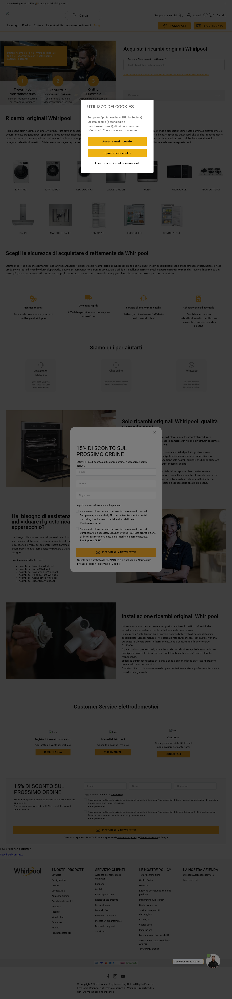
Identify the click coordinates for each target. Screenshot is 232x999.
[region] (117, 136)
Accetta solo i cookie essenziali (117, 163)
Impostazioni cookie (117, 153)
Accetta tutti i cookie (117, 141)
